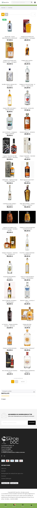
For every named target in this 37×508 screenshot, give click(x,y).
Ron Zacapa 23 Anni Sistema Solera (9, 371)
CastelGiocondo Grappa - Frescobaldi (10, 204)
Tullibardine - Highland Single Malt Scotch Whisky (9, 180)
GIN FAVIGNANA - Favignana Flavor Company (9, 132)
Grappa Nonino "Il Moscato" (27, 348)
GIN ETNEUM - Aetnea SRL (27, 108)
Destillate (5, 393)
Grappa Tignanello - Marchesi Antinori (27, 156)
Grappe (3, 399)
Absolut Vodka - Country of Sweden (27, 301)
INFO (16, 499)
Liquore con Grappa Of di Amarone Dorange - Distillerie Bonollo (9, 229)
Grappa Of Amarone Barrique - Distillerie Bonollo (27, 228)
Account (3, 476)
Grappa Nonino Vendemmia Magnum (27, 371)
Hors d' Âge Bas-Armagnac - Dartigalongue (9, 301)
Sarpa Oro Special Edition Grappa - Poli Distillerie (27, 277)
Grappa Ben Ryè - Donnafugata (27, 325)
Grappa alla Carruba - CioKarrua (27, 61)
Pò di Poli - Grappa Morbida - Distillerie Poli (27, 253)
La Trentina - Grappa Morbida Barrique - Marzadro (10, 325)
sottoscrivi (32, 422)
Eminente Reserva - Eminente (27, 132)
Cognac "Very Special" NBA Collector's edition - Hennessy (10, 156)
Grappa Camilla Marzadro (10, 348)
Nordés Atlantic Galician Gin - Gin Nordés (9, 85)
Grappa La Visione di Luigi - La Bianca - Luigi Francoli (27, 85)
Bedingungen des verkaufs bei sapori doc (12, 473)
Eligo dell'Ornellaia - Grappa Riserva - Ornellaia (27, 204)
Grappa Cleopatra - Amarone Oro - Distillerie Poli (10, 253)
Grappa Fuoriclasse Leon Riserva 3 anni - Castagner (10, 61)
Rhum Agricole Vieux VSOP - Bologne (27, 180)
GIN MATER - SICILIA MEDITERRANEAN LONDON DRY (9, 37)
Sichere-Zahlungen (6, 478)
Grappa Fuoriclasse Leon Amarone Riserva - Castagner (27, 37)
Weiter (23, 381)
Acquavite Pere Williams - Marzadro (9, 277)
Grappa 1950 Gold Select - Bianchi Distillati (10, 109)
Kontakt (3, 471)
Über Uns (3, 468)
